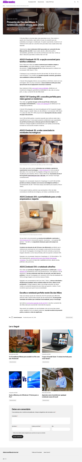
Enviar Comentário (17, 436)
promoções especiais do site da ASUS (37, 303)
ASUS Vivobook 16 (44, 170)
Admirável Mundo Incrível (10, 452)
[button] (75, 2)
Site (52, 426)
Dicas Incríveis (69, 317)
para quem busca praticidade (40, 88)
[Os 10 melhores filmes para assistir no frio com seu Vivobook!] (24, 341)
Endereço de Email (36, 426)
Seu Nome (14, 426)
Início (4, 5)
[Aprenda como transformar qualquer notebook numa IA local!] (57, 379)
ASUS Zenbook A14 (25, 240)
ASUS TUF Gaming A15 (43, 103)
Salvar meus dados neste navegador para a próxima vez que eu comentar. (29, 432)
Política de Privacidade (37, 452)
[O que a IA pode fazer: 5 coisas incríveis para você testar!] (57, 341)
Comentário (15, 416)
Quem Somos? (47, 452)
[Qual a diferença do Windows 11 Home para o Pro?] (24, 379)
